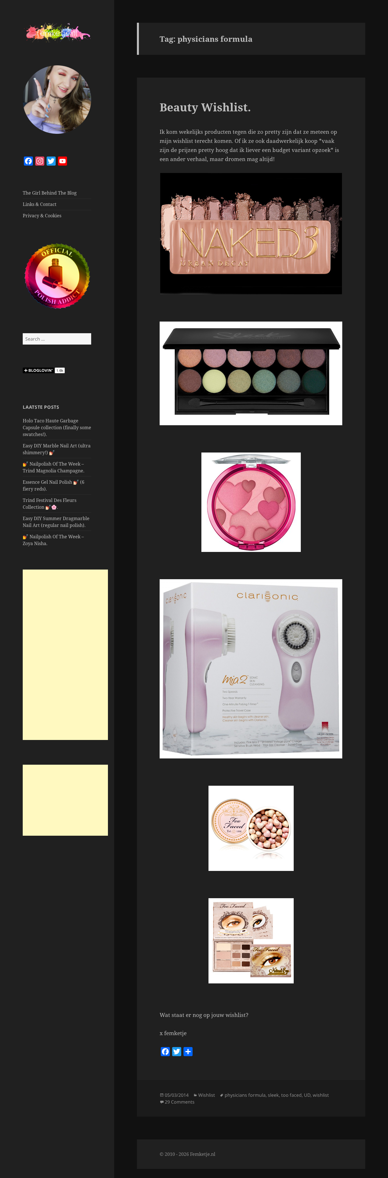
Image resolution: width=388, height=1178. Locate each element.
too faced (291, 1095)
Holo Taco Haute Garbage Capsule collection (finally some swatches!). (57, 427)
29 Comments (180, 1102)
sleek (273, 1095)
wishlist (321, 1095)
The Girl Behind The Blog (50, 193)
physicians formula (245, 1095)
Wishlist (206, 1095)
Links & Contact (40, 204)
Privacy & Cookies (42, 215)
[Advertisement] (65, 655)
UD (307, 1095)
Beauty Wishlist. (205, 106)
